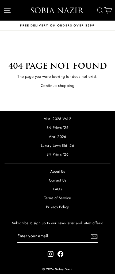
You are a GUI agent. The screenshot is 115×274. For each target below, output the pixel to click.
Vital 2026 (57, 136)
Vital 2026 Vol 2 (57, 118)
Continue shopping (57, 85)
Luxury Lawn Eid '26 (57, 145)
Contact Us (57, 180)
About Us (57, 171)
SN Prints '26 (57, 127)
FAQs (57, 189)
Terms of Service (57, 197)
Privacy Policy (57, 207)
